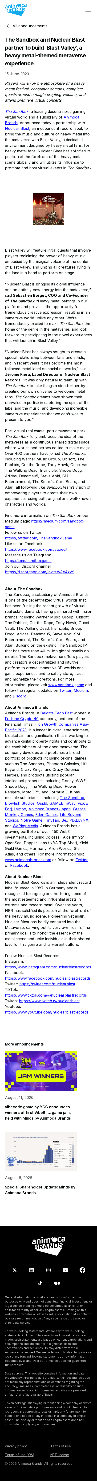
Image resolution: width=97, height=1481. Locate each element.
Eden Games (46, 814)
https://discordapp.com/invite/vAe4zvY (39, 572)
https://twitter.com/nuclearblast (47, 984)
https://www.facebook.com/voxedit (36, 549)
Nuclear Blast (17, 128)
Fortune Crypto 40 (22, 718)
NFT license (59, 1455)
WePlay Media (25, 826)
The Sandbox (72, 797)
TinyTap (52, 820)
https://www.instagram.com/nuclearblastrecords (48, 967)
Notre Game (31, 820)
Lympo (20, 809)
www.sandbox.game (66, 684)
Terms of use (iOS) (19, 1455)
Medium (81, 690)
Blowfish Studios (20, 803)
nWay (70, 803)
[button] (87, 10)
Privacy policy (16, 1446)
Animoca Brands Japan (49, 809)
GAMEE (56, 803)
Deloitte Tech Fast (56, 713)
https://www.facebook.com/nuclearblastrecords (48, 978)
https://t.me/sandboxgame (28, 560)
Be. (64, 820)
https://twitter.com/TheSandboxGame (38, 538)
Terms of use (60, 1446)
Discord (19, 696)
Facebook (19, 865)
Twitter (65, 690)
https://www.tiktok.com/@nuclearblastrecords (46, 995)
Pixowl (83, 803)
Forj (8, 809)
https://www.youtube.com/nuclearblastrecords (47, 1012)
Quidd (42, 803)
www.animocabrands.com (28, 859)
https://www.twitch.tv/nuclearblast (49, 1000)
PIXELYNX (78, 820)
